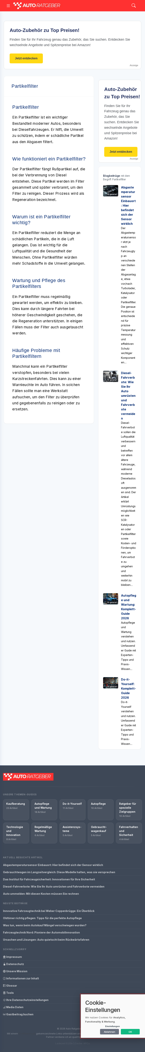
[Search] (133, 5)
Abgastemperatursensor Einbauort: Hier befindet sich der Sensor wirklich (128, 205)
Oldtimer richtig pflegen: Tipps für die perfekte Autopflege (42, 918)
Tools (10, 992)
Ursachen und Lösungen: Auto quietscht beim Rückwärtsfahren (46, 939)
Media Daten (14, 1007)
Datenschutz (15, 964)
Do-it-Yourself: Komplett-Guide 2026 (128, 688)
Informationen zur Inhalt (22, 978)
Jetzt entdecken (26, 58)
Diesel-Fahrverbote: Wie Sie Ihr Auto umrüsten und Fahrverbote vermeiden (128, 395)
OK (130, 1031)
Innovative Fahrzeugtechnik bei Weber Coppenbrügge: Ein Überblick (48, 910)
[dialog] (113, 1016)
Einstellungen (112, 1026)
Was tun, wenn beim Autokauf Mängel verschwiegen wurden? (44, 925)
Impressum (14, 956)
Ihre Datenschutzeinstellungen (27, 1000)
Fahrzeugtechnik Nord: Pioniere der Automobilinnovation (41, 932)
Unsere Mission (16, 971)
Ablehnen (109, 1031)
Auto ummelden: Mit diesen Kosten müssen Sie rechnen (41, 893)
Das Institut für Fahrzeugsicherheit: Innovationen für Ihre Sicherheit (49, 879)
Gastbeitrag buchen (19, 1014)
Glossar (11, 985)
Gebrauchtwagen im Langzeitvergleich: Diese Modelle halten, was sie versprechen (59, 872)
